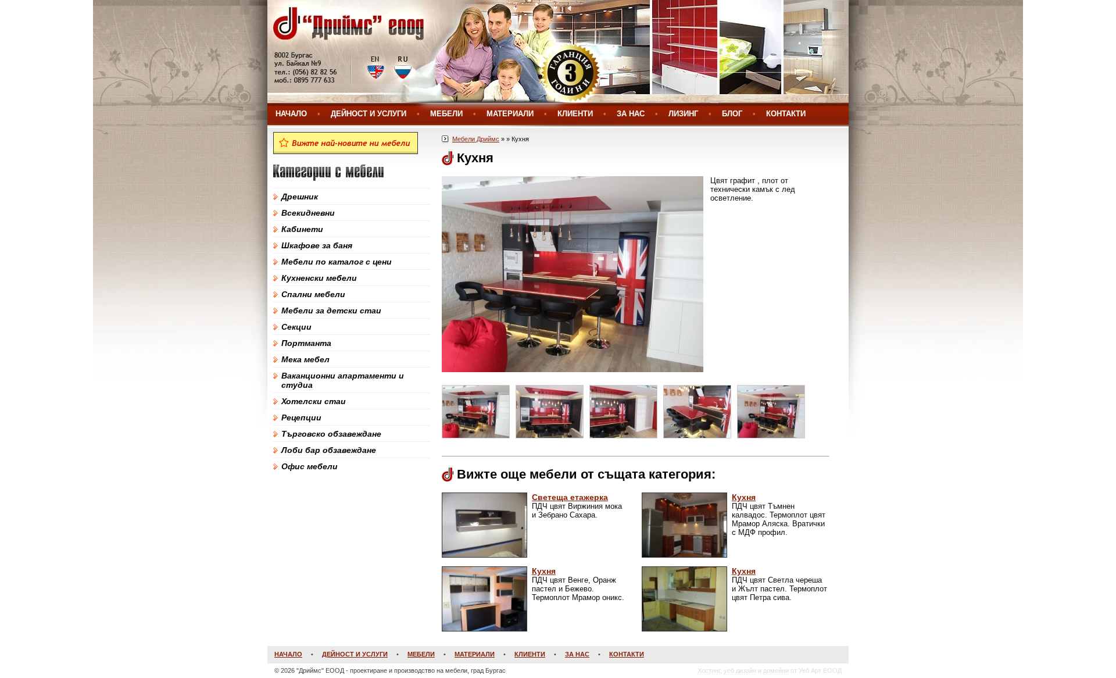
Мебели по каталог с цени (336, 261)
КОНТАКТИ (786, 113)
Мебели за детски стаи (331, 310)
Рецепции (301, 417)
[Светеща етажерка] (484, 555)
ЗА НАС (631, 113)
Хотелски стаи (313, 401)
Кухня (744, 497)
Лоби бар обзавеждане (328, 450)
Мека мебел (305, 359)
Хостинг (709, 670)
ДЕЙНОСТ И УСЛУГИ (368, 113)
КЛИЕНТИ (575, 113)
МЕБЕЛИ (446, 113)
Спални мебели (313, 294)
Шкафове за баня (316, 245)
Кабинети (302, 229)
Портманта (306, 343)
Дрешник (299, 196)
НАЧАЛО (291, 113)
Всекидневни (308, 212)
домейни (776, 670)
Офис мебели (309, 466)
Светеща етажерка (570, 497)
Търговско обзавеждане (331, 433)
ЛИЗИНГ (683, 113)
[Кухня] (684, 555)
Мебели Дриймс (475, 138)
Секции (296, 326)
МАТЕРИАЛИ (510, 113)
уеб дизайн (740, 670)
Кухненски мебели (319, 278)
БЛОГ (732, 113)
